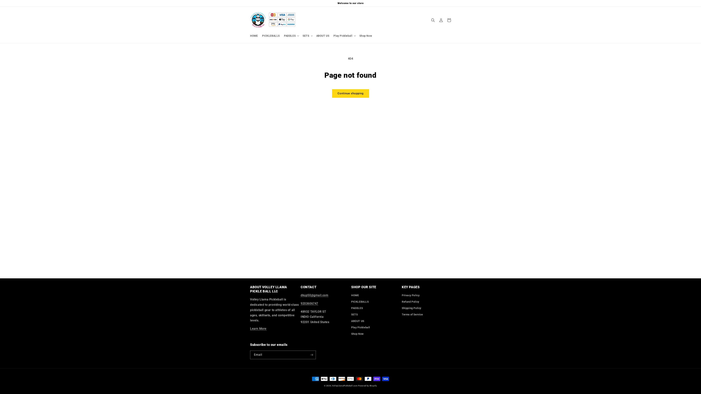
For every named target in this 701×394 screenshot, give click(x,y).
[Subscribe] (312, 355)
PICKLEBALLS (360, 301)
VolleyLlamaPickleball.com (345, 386)
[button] (291, 36)
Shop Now (357, 333)
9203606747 (309, 303)
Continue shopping (351, 93)
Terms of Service (412, 314)
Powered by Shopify (367, 386)
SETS (354, 314)
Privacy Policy (411, 295)
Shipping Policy (411, 308)
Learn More (258, 328)
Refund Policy (410, 301)
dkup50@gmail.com (314, 295)
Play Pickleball (360, 327)
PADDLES (357, 308)
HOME (355, 295)
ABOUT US (357, 321)
